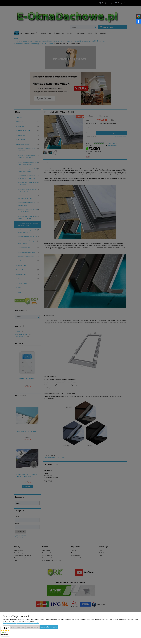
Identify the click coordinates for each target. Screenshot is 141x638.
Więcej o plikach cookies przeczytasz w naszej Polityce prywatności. (21, 623)
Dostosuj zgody (32, 627)
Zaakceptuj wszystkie (49, 627)
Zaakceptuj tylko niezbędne (14, 627)
